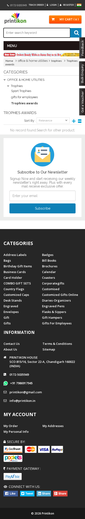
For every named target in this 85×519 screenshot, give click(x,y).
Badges (47, 255)
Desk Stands (13, 300)
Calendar (49, 272)
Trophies (16, 86)
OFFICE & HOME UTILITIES (25, 80)
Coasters (48, 277)
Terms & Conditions (57, 343)
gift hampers (52, 317)
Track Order (36, 5)
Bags (7, 260)
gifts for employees (24, 97)
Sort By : (30, 120)
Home (9, 60)
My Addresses (53, 426)
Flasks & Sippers (54, 312)
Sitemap (48, 349)
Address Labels (15, 255)
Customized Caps (16, 295)
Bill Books (49, 260)
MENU (12, 46)
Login (53, 5)
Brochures (49, 266)
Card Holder (13, 277)
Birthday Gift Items (18, 266)
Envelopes (11, 312)
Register (68, 5)
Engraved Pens (53, 306)
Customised (51, 289)
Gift (6, 317)
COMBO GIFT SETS (17, 283)
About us (10, 349)
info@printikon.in (22, 401)
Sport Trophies (21, 91)
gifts (7, 323)
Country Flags (14, 289)
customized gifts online (60, 295)
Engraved (11, 306)
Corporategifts (53, 283)
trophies (56, 60)
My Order (11, 426)
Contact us (12, 343)
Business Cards (15, 272)
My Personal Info (16, 431)
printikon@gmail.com (25, 392)
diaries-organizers (56, 300)
